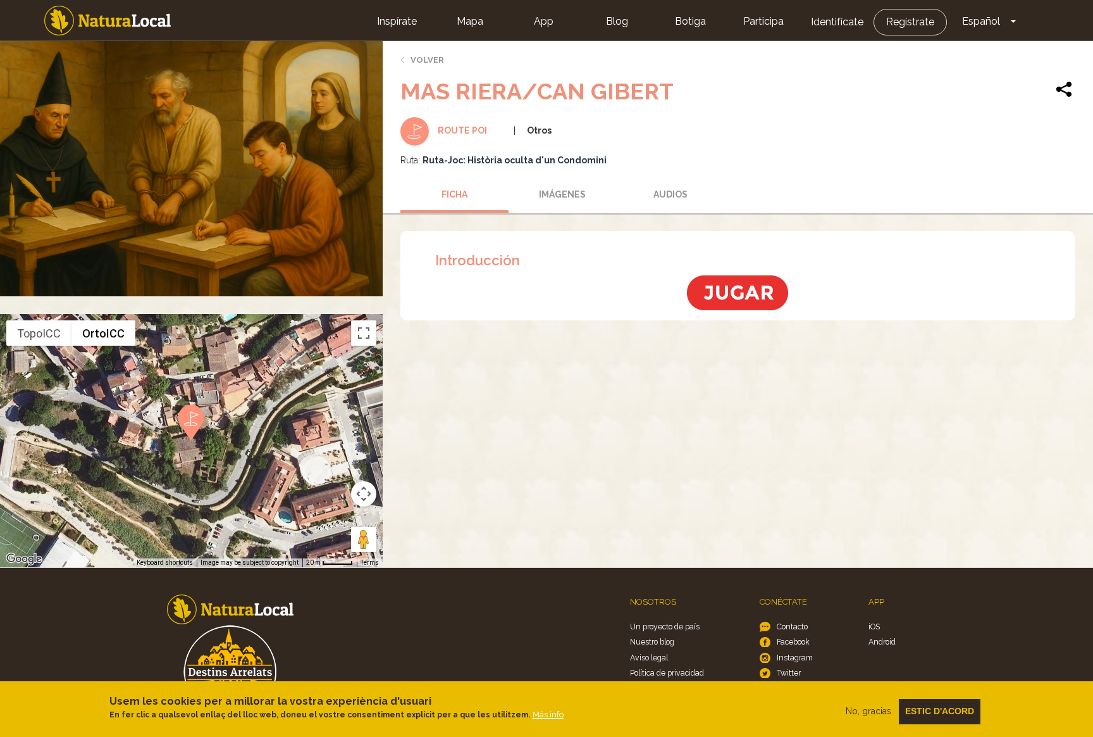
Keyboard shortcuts (165, 562)
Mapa (470, 21)
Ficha (454, 194)
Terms (370, 562)
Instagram (795, 657)
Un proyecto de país (665, 626)
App (543, 21)
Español (981, 21)
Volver (427, 60)
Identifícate (837, 22)
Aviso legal (649, 657)
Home (107, 20)
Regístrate (910, 22)
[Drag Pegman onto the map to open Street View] (363, 539)
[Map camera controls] (363, 494)
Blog (617, 21)
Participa (763, 21)
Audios (670, 194)
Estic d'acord (939, 711)
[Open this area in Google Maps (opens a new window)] (24, 559)
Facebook (793, 641)
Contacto (792, 626)
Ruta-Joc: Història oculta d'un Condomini (515, 160)
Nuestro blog (652, 641)
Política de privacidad (667, 672)
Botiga (690, 21)
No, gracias (868, 711)
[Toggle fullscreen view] (363, 333)
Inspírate (397, 21)
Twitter (789, 672)
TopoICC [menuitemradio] (39, 333)
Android (882, 641)
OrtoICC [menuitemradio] (103, 333)
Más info (548, 714)
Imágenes (562, 194)
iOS (874, 626)
